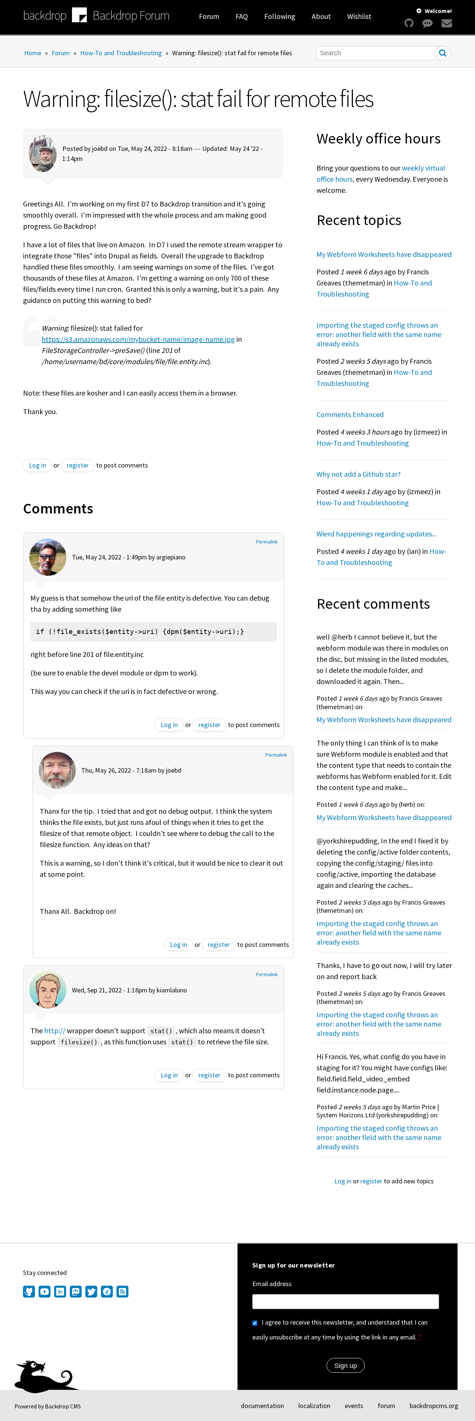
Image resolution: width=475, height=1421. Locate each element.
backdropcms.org (434, 1405)
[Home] (79, 15)
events (354, 1405)
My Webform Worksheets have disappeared (384, 254)
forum (386, 1405)
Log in (37, 465)
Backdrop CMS (63, 1406)
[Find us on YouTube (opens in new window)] (44, 1292)
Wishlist (359, 16)
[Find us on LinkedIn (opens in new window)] (60, 1292)
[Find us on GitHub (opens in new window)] (30, 1292)
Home (32, 52)
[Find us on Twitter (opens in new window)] (91, 1292)
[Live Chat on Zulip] (427, 23)
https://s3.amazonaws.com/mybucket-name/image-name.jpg (138, 339)
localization (314, 1405)
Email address (272, 1283)
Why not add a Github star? (359, 474)
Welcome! (438, 10)
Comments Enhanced (350, 414)
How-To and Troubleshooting (121, 52)
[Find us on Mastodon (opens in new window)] (75, 1292)
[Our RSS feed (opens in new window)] (121, 1292)
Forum (209, 16)
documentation (262, 1405)
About (321, 16)
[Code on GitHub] (409, 23)
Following (279, 16)
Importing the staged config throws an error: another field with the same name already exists (379, 334)
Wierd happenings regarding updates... (376, 533)
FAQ (242, 16)
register (78, 465)
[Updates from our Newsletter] (446, 23)
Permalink (267, 542)
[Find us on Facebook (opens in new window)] (107, 1292)
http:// (54, 1030)
